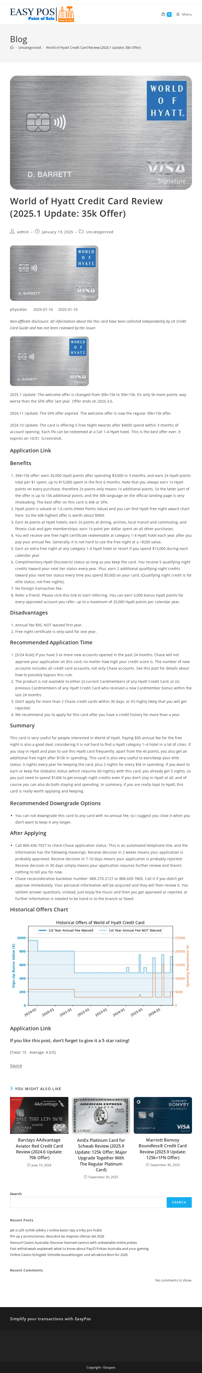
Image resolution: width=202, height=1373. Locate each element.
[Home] (11, 47)
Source (16, 1065)
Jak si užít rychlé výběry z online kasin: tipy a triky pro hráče (56, 1230)
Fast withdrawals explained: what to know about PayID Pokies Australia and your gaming (79, 1248)
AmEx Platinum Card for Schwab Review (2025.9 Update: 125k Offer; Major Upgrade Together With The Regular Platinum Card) (101, 1155)
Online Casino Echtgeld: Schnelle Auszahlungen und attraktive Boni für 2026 (69, 1254)
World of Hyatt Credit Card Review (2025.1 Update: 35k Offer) (93, 47)
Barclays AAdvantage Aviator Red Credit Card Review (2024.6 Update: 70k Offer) (39, 1149)
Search (16, 1193)
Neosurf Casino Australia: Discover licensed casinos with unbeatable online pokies (73, 1242)
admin (23, 231)
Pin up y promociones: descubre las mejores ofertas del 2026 (57, 1236)
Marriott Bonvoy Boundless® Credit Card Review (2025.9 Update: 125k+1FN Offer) (163, 1149)
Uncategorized (100, 231)
